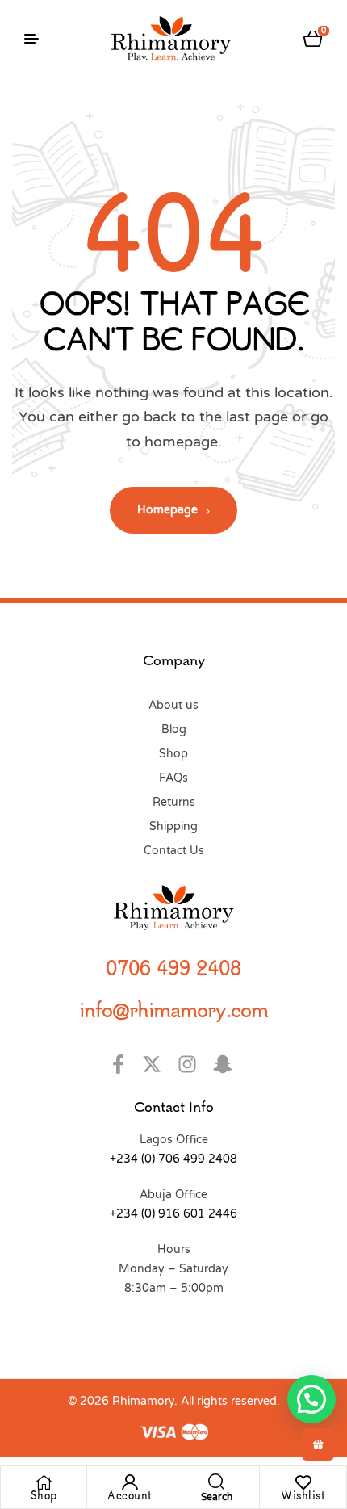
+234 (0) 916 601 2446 (173, 1214)
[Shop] (44, 1482)
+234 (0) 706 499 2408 (173, 1159)
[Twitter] (156, 1064)
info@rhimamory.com (173, 1009)
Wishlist (303, 1495)
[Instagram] (192, 1064)
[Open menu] (31, 39)
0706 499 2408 (173, 967)
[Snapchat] (227, 1064)
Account (130, 1495)
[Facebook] (121, 1064)
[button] (311, 1399)
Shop (44, 1495)
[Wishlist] (303, 1482)
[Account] (130, 1482)
